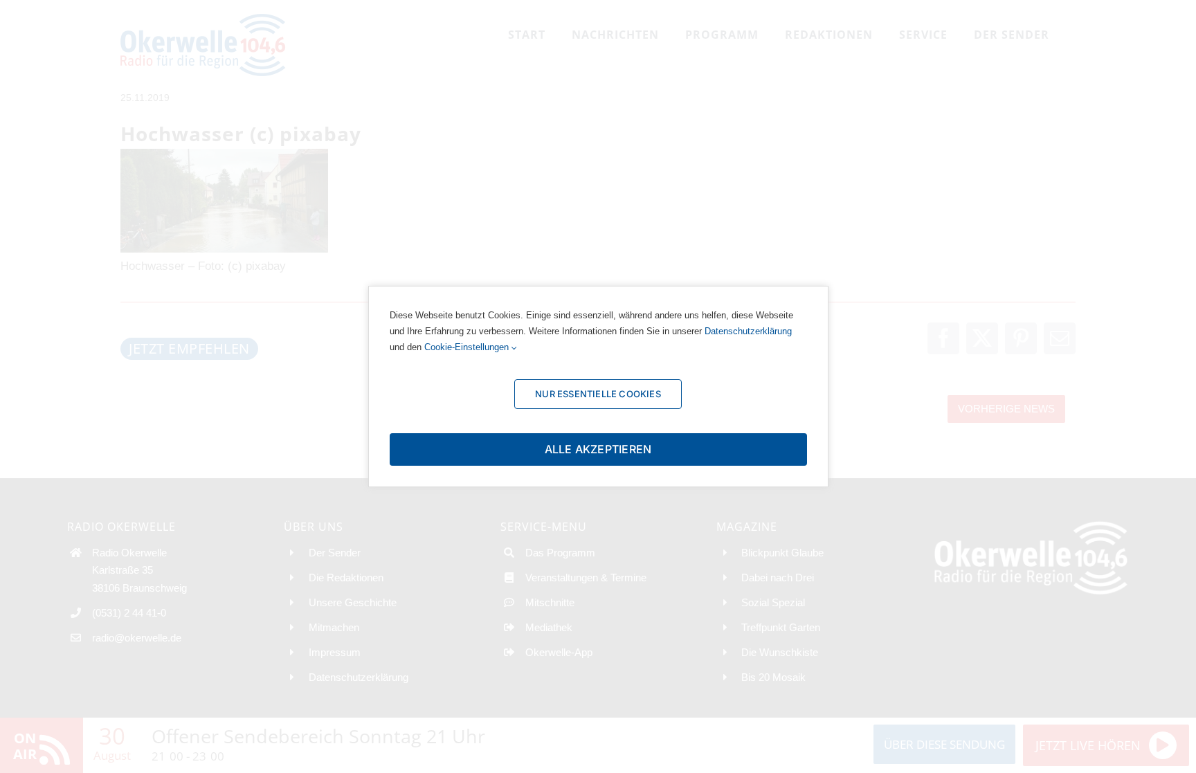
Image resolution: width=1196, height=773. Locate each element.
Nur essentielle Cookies (598, 393)
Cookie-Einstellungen (467, 347)
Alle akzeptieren (598, 449)
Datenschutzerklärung (748, 331)
